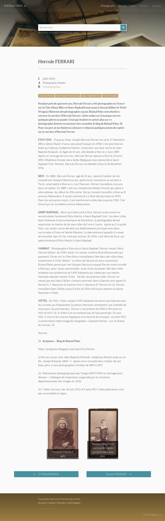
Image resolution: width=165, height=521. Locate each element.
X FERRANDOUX (48, 474)
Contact (144, 5)
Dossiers (156, 5)
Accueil (122, 5)
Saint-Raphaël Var (91, 95)
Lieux (133, 5)
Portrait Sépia (13, 6)
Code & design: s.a (152, 514)
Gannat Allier (46, 95)
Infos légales (74, 503)
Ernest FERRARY (116, 474)
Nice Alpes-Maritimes (67, 95)
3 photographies (51, 86)
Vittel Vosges (110, 95)
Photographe (108, 5)
